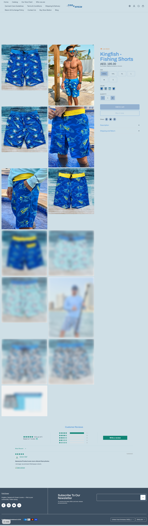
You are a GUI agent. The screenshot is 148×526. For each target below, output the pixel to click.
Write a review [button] (115, 438)
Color (102, 85)
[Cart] (143, 6)
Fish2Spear (5, 493)
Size (101, 70)
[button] (63, 433)
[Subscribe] (143, 497)
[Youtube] (14, 505)
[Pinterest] (114, 119)
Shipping (109, 66)
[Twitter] (110, 119)
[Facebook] (106, 119)
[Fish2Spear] (74, 6)
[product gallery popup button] (90, 103)
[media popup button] (43, 88)
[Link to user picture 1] (20, 471)
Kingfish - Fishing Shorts (116, 56)
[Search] (139, 6)
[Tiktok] (19, 505)
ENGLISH (140, 519)
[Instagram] (9, 505)
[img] (19, 454)
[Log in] (134, 6)
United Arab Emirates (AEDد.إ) (121, 519)
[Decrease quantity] (103, 98)
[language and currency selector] (130, 6)
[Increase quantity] (113, 98)
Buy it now (120, 113)
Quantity (103, 94)
